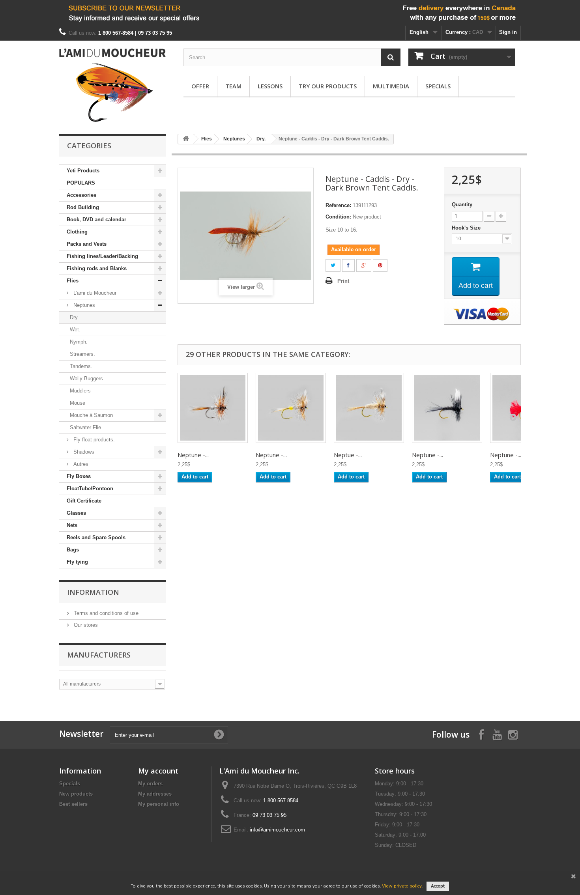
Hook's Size (467, 228)
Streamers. (82, 354)
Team (233, 86)
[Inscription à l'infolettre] (290, 13)
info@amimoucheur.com (277, 830)
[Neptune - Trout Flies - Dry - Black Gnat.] (447, 408)
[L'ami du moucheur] (112, 85)
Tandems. (81, 366)
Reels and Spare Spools (96, 537)
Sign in (508, 32)
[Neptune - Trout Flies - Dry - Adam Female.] (291, 408)
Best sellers (73, 804)
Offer (200, 86)
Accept (438, 886)
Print (343, 281)
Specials (438, 86)
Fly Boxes (79, 476)
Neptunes (83, 305)
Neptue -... (348, 455)
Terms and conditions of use (105, 613)
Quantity (462, 204)
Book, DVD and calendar (96, 219)
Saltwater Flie (85, 427)
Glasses (76, 513)
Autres (80, 464)
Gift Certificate (84, 501)
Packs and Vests (87, 244)
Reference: (338, 205)
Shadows (83, 452)
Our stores (85, 625)
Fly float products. (93, 440)
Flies (73, 281)
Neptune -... (193, 455)
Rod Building (83, 207)
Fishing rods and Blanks (97, 268)
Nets (72, 525)
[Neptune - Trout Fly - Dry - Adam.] (213, 408)
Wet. (75, 330)
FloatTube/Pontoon (90, 488)
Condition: (338, 217)
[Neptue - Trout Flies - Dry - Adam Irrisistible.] (369, 408)
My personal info (158, 804)
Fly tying (77, 562)
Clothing (77, 232)
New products (76, 794)
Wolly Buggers (86, 378)
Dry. (74, 317)
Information (93, 592)
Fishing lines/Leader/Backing (102, 256)
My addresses (155, 794)
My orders (150, 784)
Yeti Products (83, 171)
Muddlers (80, 391)
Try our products (328, 86)
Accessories (81, 195)
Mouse (77, 403)
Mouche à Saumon (91, 415)
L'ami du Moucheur (94, 293)
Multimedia (391, 86)
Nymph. (79, 342)
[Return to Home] (185, 139)
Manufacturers (99, 655)
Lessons (270, 86)
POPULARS (81, 183)
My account (158, 770)
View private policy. (402, 886)
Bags (73, 550)
